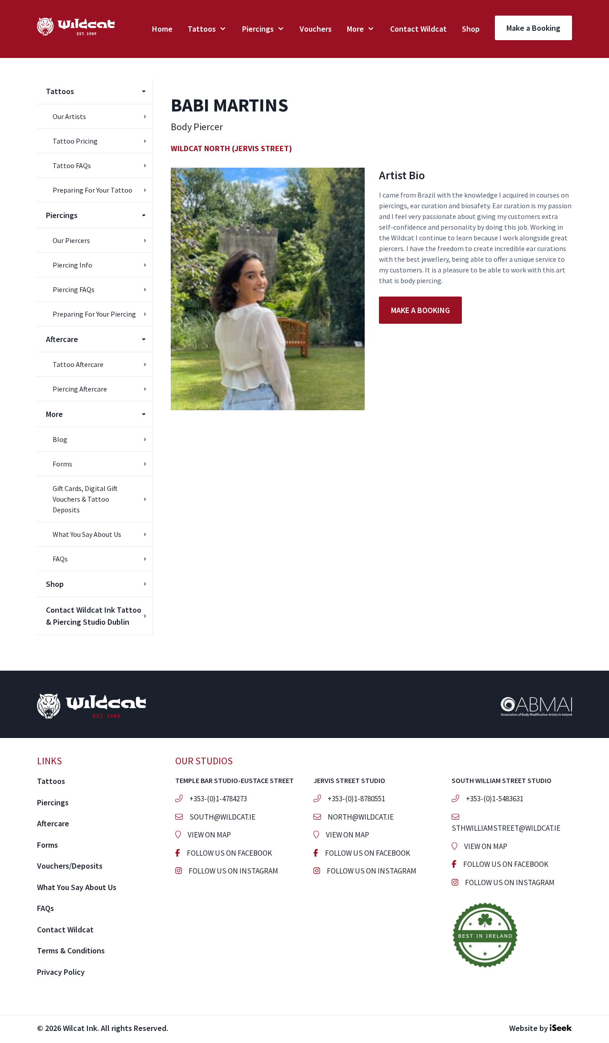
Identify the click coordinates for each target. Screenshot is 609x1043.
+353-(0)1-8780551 (356, 799)
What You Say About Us (87, 534)
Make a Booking (533, 28)
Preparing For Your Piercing (94, 313)
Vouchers (316, 29)
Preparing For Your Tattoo (92, 190)
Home (162, 29)
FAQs (60, 558)
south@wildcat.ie (222, 817)
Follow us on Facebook (229, 853)
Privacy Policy (61, 972)
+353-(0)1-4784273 (218, 799)
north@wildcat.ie (361, 817)
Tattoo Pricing (75, 140)
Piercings (258, 29)
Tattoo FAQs (72, 165)
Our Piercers (71, 240)
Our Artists (69, 116)
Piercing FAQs (74, 289)
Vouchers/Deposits (70, 866)
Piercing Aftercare (80, 388)
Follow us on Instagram (233, 871)
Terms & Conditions (71, 950)
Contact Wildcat (418, 29)
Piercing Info (72, 264)
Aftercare (62, 339)
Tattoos (202, 29)
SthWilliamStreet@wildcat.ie (506, 828)
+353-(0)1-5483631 (494, 799)
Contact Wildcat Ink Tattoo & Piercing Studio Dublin (93, 616)
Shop (471, 29)
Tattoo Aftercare (78, 364)
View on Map (209, 835)
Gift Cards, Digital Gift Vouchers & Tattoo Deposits (85, 499)
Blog (60, 439)
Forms (62, 463)
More (355, 29)
